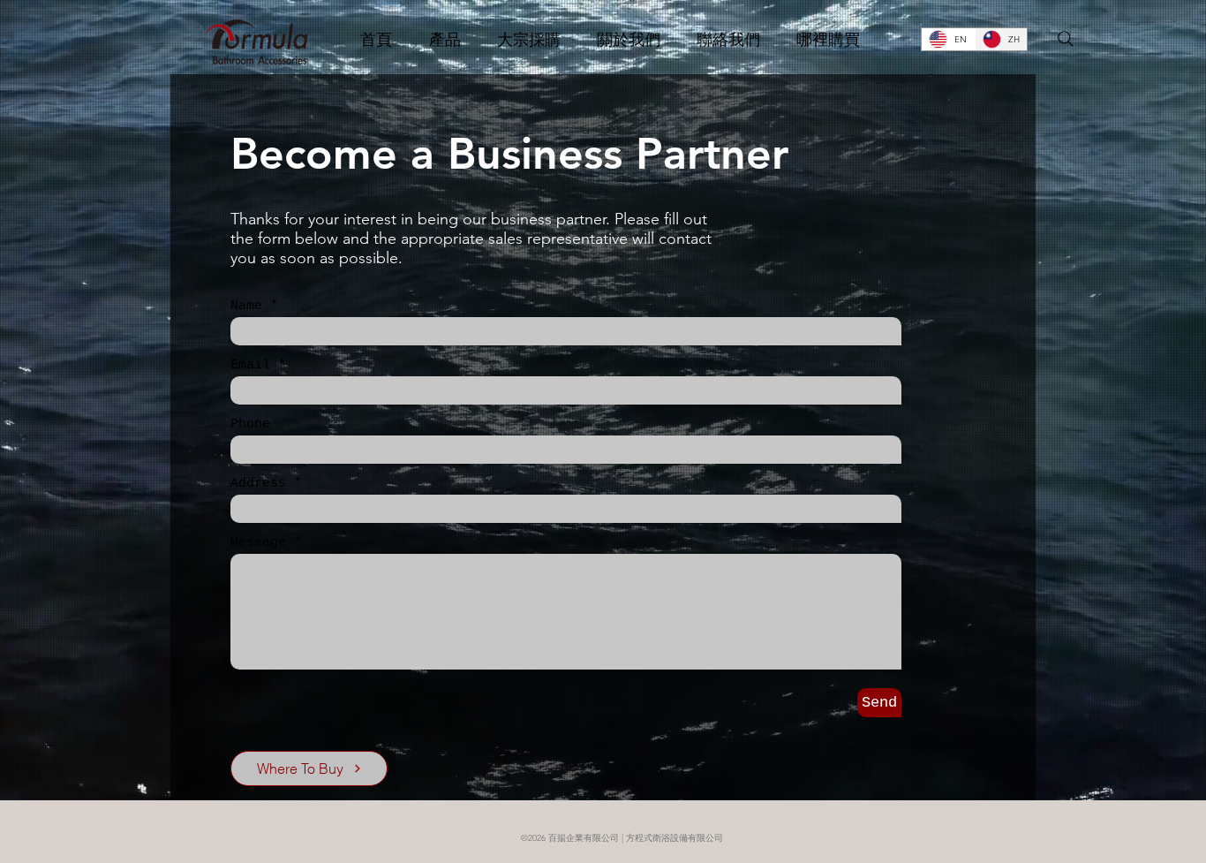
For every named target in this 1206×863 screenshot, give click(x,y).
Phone (250, 424)
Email (250, 365)
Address (258, 483)
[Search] (1065, 38)
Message (258, 542)
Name (246, 306)
